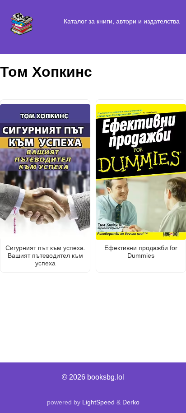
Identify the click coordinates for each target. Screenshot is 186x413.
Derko (131, 402)
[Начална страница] (21, 22)
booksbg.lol (105, 377)
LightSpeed (98, 402)
